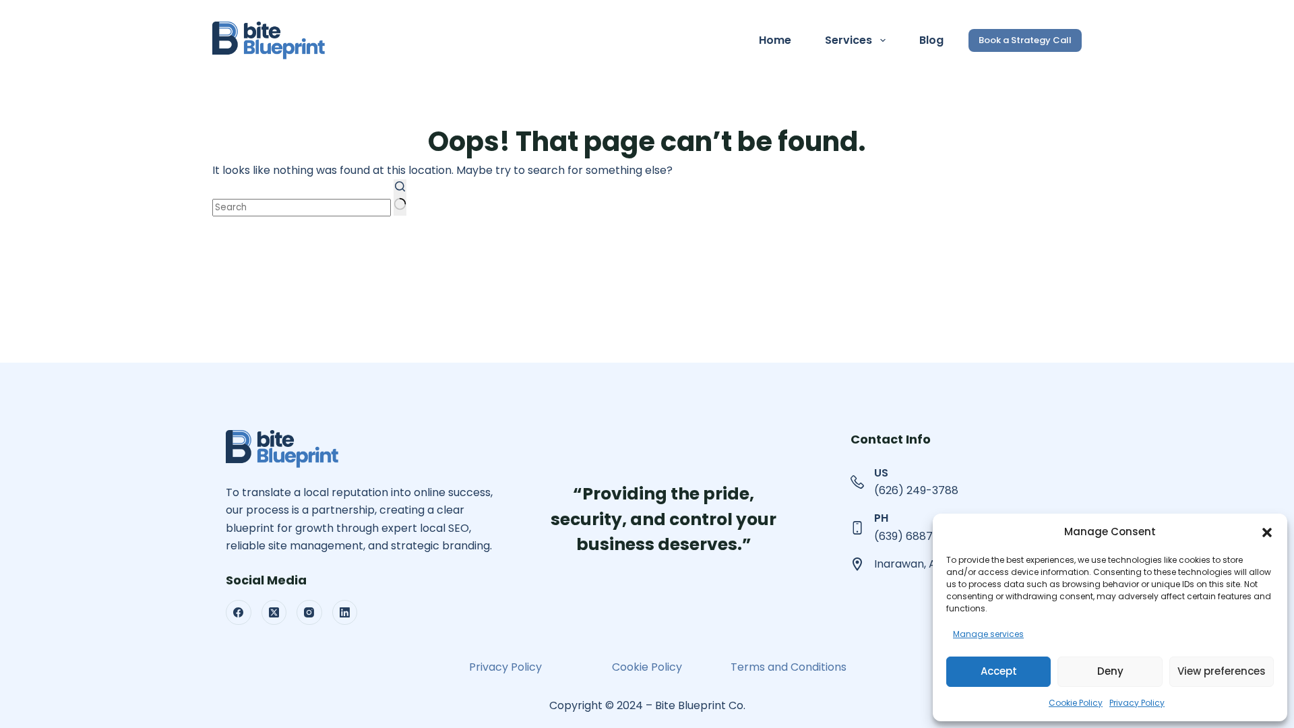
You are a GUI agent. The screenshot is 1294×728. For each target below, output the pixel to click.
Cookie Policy (1076, 702)
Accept (999, 671)
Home (775, 40)
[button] (1267, 532)
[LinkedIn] (345, 613)
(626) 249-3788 (916, 490)
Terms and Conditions (788, 667)
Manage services (988, 634)
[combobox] (301, 207)
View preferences (1221, 671)
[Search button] (400, 197)
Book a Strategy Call (1025, 40)
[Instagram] (309, 613)
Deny (1110, 671)
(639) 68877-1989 (921, 536)
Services (848, 40)
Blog (931, 40)
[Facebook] (238, 613)
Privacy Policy (1137, 702)
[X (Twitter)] (274, 613)
